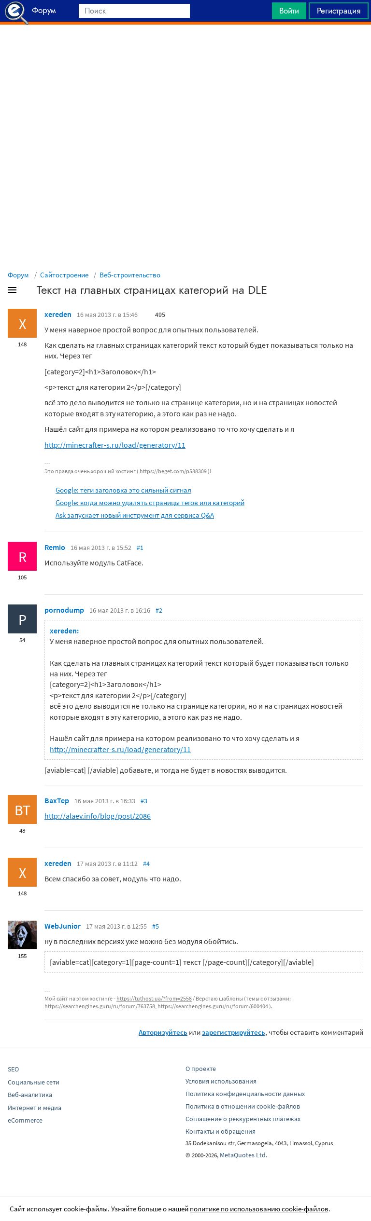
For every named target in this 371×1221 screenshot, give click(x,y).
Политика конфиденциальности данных (245, 1093)
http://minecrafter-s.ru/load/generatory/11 (115, 445)
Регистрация (338, 10)
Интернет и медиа (34, 1107)
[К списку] (28, 292)
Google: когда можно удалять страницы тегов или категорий (150, 502)
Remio (54, 547)
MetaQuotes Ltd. (243, 1155)
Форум (18, 274)
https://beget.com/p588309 (173, 471)
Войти (289, 10)
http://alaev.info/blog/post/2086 (97, 816)
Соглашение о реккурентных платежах (243, 1118)
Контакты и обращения (221, 1131)
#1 (140, 547)
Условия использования (221, 1081)
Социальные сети (33, 1082)
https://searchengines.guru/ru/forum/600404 (212, 1006)
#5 (155, 926)
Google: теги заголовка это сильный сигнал (123, 489)
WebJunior (62, 926)
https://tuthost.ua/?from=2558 (154, 998)
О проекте (201, 1068)
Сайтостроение (64, 274)
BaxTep (56, 800)
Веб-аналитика (30, 1094)
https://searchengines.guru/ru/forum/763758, (100, 1006)
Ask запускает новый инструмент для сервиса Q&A (135, 515)
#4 (146, 863)
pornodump (64, 610)
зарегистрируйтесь (233, 1032)
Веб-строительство (130, 274)
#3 (144, 800)
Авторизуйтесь (163, 1032)
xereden (57, 314)
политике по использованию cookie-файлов (259, 1208)
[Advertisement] (185, 49)
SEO (13, 1069)
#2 (159, 610)
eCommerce (25, 1120)
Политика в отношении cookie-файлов (243, 1106)
